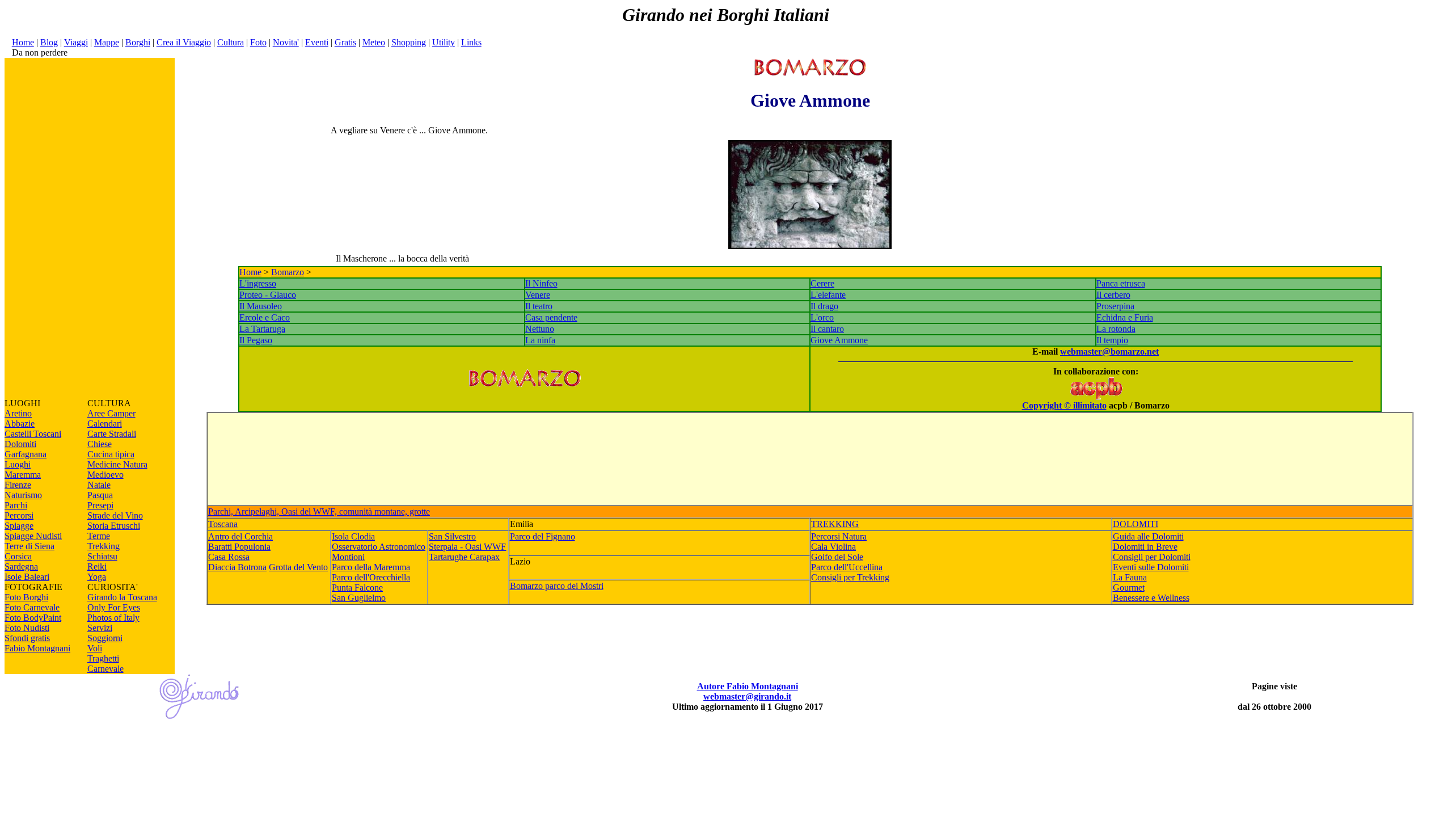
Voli (94, 648)
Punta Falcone (357, 587)
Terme (98, 536)
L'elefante (828, 295)
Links (471, 42)
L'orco (822, 317)
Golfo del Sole (837, 557)
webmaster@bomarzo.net (1109, 351)
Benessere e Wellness (1151, 598)
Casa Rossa (229, 557)
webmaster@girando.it (747, 696)
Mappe (106, 42)
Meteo (373, 42)
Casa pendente (551, 317)
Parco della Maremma (371, 567)
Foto (258, 42)
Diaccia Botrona (237, 567)
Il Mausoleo (260, 306)
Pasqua (100, 495)
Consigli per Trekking (850, 577)
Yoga (96, 577)
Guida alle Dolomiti (1148, 536)
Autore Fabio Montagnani (747, 686)
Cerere (822, 283)
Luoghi (18, 464)
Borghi (137, 42)
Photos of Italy (113, 617)
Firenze (18, 485)
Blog (49, 42)
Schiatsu (102, 556)
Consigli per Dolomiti (1152, 557)
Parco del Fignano (542, 536)
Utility (443, 42)
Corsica (18, 556)
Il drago (824, 306)
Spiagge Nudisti (33, 536)
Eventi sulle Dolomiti (1151, 567)
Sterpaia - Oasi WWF (467, 546)
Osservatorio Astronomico (378, 546)
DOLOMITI (1135, 524)
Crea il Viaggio (184, 42)
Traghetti (103, 658)
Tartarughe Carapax (464, 557)
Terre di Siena (29, 546)
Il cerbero (1113, 295)
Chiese (99, 444)
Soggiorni (105, 638)
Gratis (345, 42)
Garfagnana (26, 454)
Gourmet (1129, 587)
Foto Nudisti (27, 628)
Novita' (286, 42)
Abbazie (20, 423)
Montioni (348, 557)
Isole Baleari (27, 577)
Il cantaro (827, 329)
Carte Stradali (111, 434)
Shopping (408, 42)
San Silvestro (452, 536)
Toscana (223, 524)
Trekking (103, 546)
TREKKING (835, 524)
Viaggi (76, 42)
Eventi (316, 42)
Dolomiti (20, 444)
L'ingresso (257, 283)
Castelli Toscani (33, 434)
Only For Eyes (113, 607)
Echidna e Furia (1124, 317)
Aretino (18, 413)
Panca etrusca (1120, 283)
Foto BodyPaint (33, 617)
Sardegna (21, 566)
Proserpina (1115, 306)
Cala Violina (833, 546)
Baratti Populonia (239, 546)
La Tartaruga (262, 329)
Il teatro (538, 306)
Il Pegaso (255, 340)
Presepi (100, 505)
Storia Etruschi (113, 525)
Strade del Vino (115, 515)
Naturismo (23, 495)
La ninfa (540, 340)
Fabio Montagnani (37, 648)
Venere (537, 295)
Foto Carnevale (32, 607)
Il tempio (1112, 340)
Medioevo (105, 474)
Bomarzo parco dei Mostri (556, 586)
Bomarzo (287, 272)
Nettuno (539, 329)
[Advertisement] (90, 228)
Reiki (97, 566)
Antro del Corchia (240, 536)
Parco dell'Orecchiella (371, 577)
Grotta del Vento (298, 567)
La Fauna (1130, 577)
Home (23, 42)
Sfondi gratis (27, 638)
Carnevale (105, 668)
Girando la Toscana (122, 597)
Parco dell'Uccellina (847, 567)
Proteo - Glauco (267, 295)
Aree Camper (111, 413)
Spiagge (19, 525)
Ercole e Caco (264, 317)
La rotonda (1116, 329)
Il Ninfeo (541, 283)
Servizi (99, 628)
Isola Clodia (353, 536)
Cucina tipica (110, 454)
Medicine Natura (117, 464)
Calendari (104, 423)
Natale (99, 485)
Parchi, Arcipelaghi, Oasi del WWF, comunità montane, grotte (319, 511)
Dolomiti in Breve (1145, 546)
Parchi (16, 505)
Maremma (23, 474)
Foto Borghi (26, 597)
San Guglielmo (359, 598)
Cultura (230, 42)
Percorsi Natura (839, 536)
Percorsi (19, 515)
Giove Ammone (839, 340)
